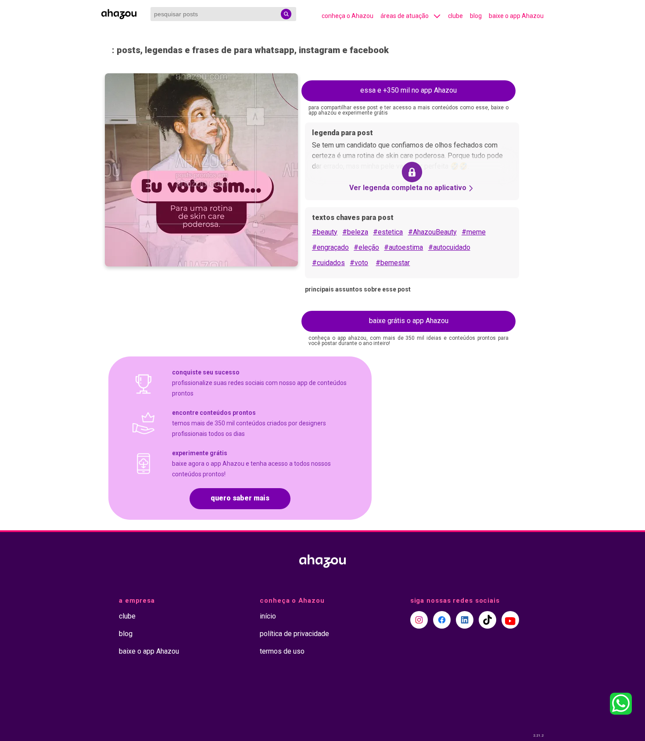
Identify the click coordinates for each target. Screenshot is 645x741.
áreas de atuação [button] (404, 15)
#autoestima (403, 247)
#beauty (324, 232)
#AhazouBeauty (432, 232)
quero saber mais (240, 498)
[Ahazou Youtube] (510, 620)
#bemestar (393, 263)
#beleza (355, 232)
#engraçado (330, 247)
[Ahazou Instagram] (419, 620)
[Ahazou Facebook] (442, 620)
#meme (474, 232)
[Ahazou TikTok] (487, 620)
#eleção (366, 247)
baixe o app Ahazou (516, 15)
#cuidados (328, 263)
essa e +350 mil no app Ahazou (408, 90)
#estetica (388, 232)
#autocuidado (449, 247)
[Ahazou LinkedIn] (464, 620)
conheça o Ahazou (347, 15)
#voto (359, 263)
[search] (286, 14)
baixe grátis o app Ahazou (408, 321)
